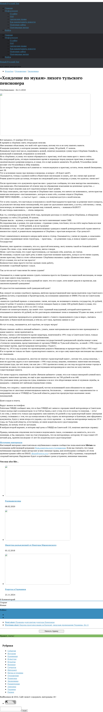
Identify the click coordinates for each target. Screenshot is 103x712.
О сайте (13, 13)
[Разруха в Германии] (37, 583)
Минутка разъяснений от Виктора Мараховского (30, 545)
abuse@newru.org (39, 453)
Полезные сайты (18, 24)
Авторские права (18, 19)
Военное (12, 664)
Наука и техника (15, 672)
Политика (12, 678)
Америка (12, 686)
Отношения (20, 71)
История (12, 653)
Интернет (12, 670)
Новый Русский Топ (9, 3)
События (12, 650)
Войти (8, 30)
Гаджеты (12, 667)
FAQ (12, 16)
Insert (24, 711)
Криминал (13, 656)
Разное (11, 692)
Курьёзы (9, 71)
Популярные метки (19, 27)
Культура (12, 659)
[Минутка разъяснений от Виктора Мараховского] (37, 539)
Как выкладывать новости (23, 22)
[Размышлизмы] (37, 495)
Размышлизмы (13, 501)
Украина (12, 689)
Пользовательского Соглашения (50, 448)
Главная (9, 8)
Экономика (33, 71)
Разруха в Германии (15, 589)
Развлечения (14, 683)
